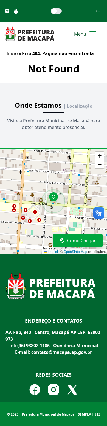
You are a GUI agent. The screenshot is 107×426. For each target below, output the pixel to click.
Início (12, 53)
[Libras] (16, 11)
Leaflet (52, 251)
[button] (55, 198)
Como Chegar (81, 241)
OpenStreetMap (75, 251)
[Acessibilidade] (7, 11)
